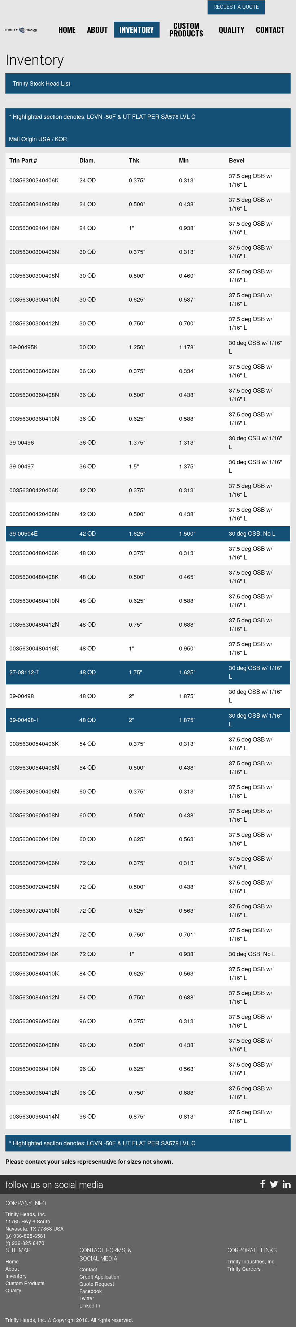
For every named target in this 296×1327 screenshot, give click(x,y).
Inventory (136, 29)
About (97, 29)
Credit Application (99, 1276)
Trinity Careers (244, 1268)
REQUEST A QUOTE (236, 7)
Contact (270, 29)
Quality (231, 29)
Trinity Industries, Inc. (251, 1261)
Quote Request (96, 1283)
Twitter (86, 1298)
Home (66, 29)
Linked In (89, 1305)
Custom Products (186, 29)
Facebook (90, 1290)
